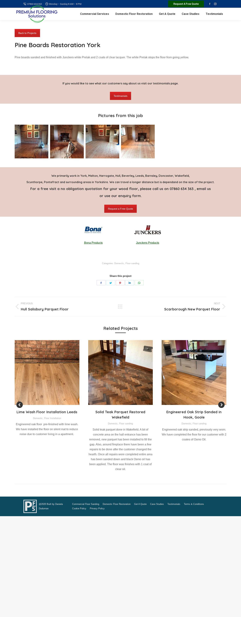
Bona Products (93, 242)
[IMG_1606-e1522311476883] (67, 141)
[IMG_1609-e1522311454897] (102, 141)
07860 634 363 (182, 188)
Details (52, 372)
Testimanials (120, 95)
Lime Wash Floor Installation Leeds (47, 412)
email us (204, 188)
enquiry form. (130, 196)
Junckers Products (147, 242)
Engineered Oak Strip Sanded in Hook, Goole (194, 414)
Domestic (119, 263)
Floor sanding (132, 263)
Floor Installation (52, 418)
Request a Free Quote (120, 208)
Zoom (42, 372)
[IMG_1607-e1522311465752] (31, 141)
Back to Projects (27, 33)
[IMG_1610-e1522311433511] (138, 141)
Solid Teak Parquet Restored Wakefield (120, 414)
